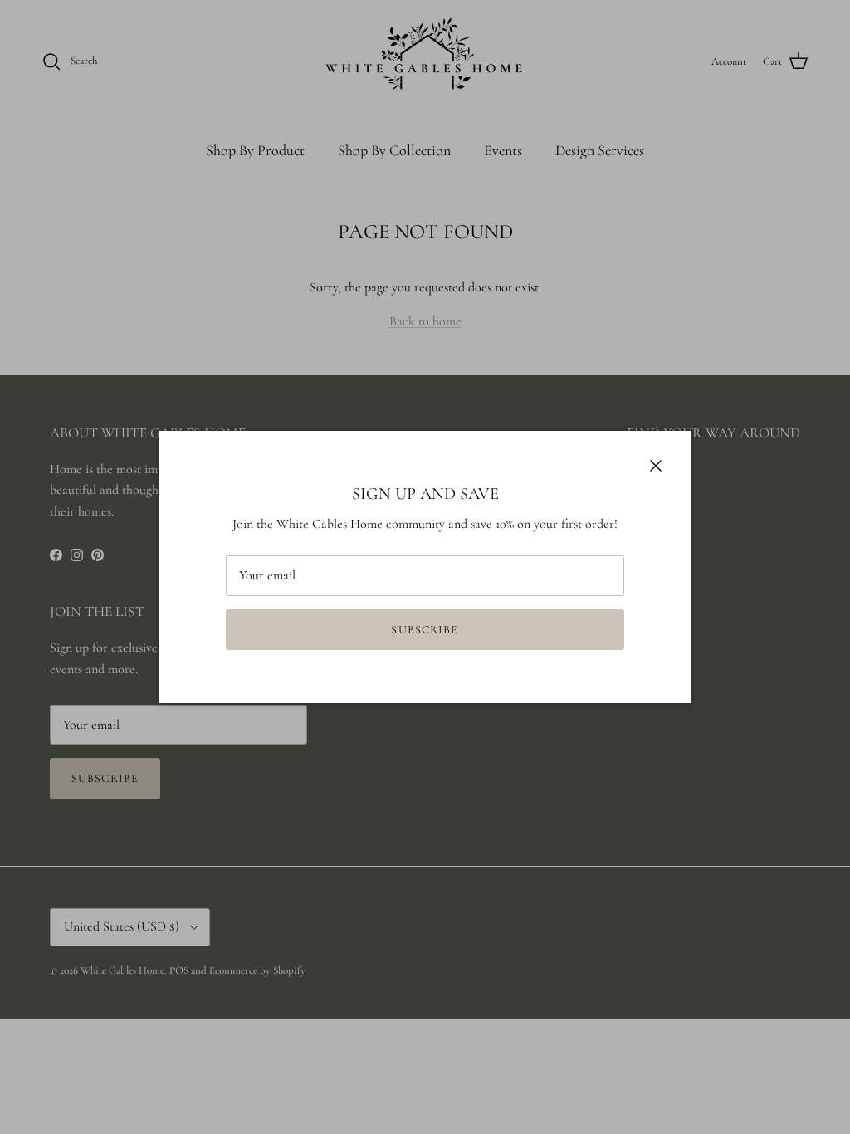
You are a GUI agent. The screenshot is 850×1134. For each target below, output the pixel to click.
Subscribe (424, 630)
